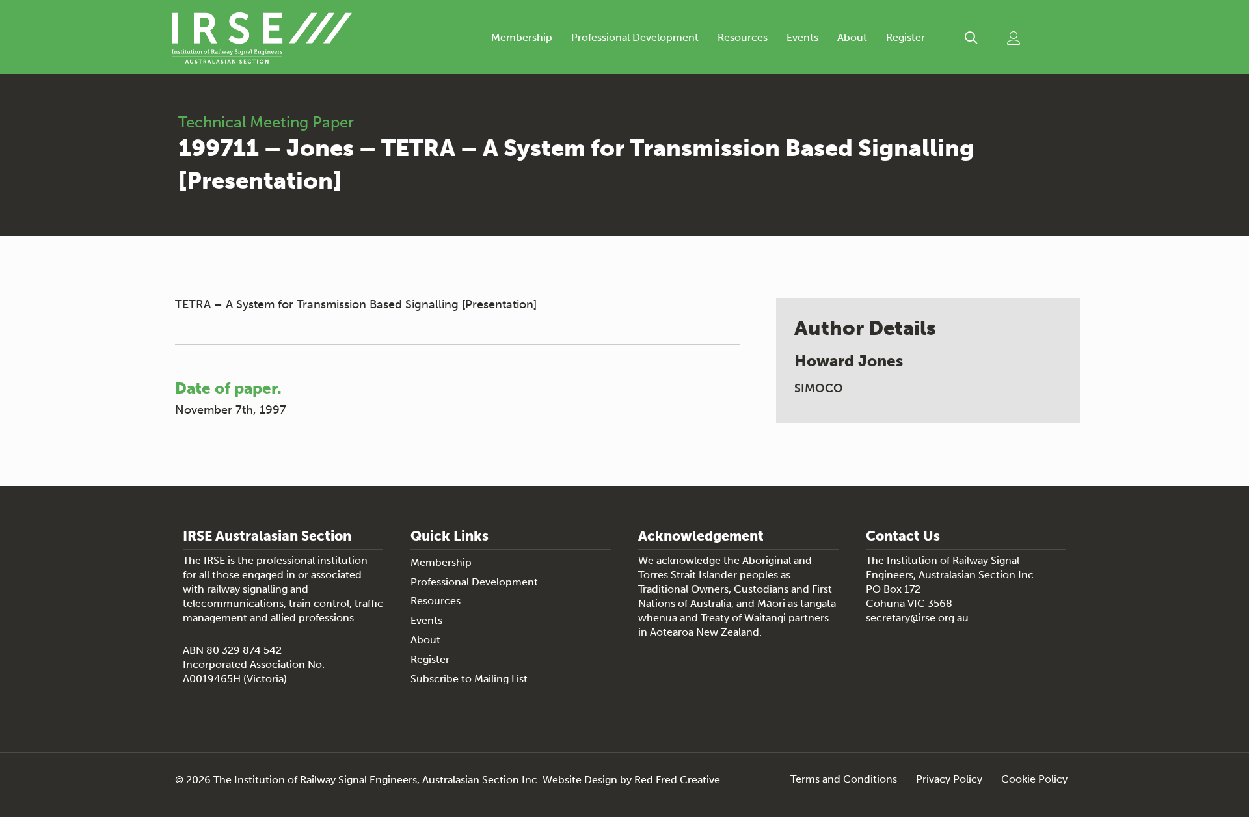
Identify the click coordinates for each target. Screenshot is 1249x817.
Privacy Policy (949, 779)
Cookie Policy (1034, 779)
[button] (971, 38)
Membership (521, 37)
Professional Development (635, 37)
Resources (743, 37)
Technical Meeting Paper (266, 122)
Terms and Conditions (843, 779)
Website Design (580, 779)
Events (802, 37)
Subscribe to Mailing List (469, 679)
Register (905, 37)
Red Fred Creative (677, 779)
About (852, 37)
